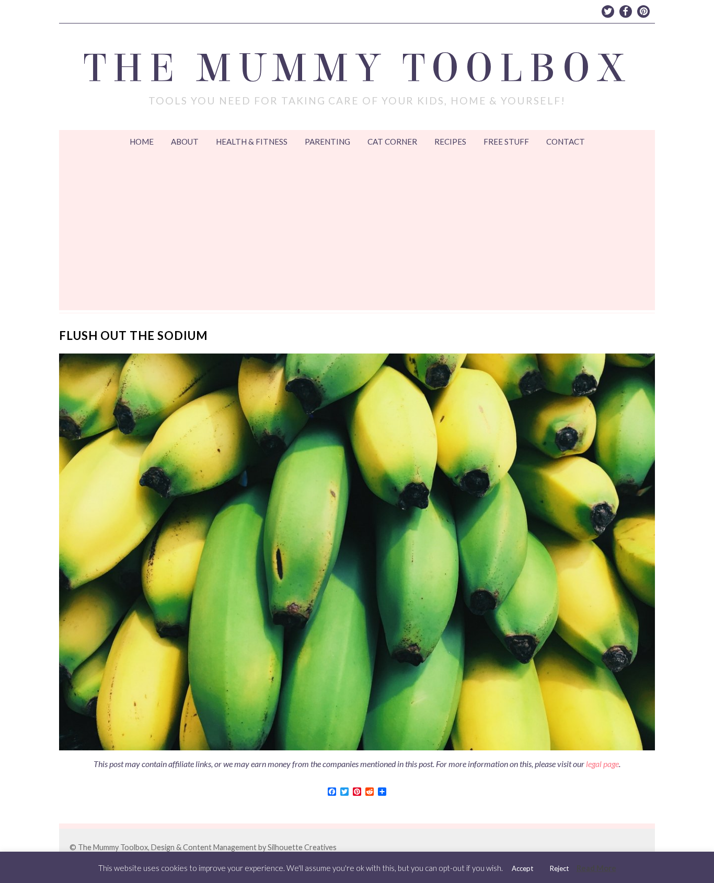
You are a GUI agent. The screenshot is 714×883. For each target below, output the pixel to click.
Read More (596, 868)
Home (142, 141)
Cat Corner (392, 141)
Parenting (327, 141)
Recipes (450, 141)
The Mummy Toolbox (357, 68)
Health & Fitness (251, 141)
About (185, 141)
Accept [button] (522, 868)
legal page (602, 764)
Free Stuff (506, 141)
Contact (565, 141)
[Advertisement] (357, 232)
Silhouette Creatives (302, 847)
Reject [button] (559, 868)
